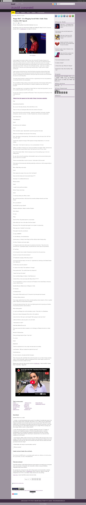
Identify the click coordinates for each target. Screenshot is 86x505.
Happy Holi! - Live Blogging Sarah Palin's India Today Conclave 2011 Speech (30, 19)
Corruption (66, 76)
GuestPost (73, 76)
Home (13, 3)
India (57, 78)
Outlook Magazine (38, 402)
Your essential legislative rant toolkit (62, 59)
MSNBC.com (26, 406)
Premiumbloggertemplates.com (59, 500)
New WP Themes (38, 500)
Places (28, 12)
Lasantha (50, 500)
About (17, 3)
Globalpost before (28, 408)
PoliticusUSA (15, 404)
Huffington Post (16, 409)
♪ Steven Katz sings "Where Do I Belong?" (63, 65)
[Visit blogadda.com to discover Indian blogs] (14, 494)
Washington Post (28, 402)
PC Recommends (41, 12)
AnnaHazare (58, 76)
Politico (14, 402)
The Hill (14, 408)
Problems (23, 12)
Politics (72, 78)
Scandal (59, 79)
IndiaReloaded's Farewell (40, 404)
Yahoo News (26, 404)
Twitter (70, 79)
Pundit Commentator (17, 490)
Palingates (33, 55)
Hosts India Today (16, 405)
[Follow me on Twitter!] (55, 4)
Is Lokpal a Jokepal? (59, 62)
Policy (65, 78)
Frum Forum (26, 405)
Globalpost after (27, 409)
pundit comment (22, 7)
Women (56, 80)
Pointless (33, 12)
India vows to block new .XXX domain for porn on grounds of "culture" (66, 37)
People (17, 12)
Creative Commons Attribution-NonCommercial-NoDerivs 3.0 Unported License (33, 490)
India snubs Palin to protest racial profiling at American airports (66, 53)
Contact (22, 3)
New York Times (16, 406)
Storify (64, 79)
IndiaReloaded (23, 29)
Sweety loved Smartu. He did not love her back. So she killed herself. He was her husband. (67, 43)
